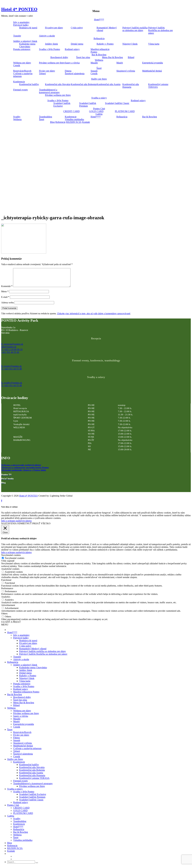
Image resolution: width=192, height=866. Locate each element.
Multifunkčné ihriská (152, 71)
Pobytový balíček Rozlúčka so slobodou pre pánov (160, 30)
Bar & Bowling (99, 54)
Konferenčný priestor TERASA (158, 85)
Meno (5, 291)
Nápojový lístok (130, 44)
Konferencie (19, 81)
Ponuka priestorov (21, 49)
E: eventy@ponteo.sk (11, 366)
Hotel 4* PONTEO (19, 9)
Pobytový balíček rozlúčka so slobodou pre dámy (135, 29)
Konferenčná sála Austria (108, 84)
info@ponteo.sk (8, 346)
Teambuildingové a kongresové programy (49, 91)
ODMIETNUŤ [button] (24, 523)
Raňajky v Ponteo (105, 44)
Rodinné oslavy (72, 49)
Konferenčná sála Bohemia (83, 84)
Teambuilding (45, 116)
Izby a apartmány (21, 22)
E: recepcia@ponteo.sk (12, 344)
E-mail (5, 297)
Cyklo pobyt (77, 27)
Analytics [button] (5, 596)
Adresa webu (7, 302)
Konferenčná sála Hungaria (130, 85)
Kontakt (86, 122)
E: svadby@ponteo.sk (11, 382)
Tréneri (42, 73)
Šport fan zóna (83, 57)
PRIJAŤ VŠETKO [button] (41, 523)
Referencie (60, 122)
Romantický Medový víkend (107, 29)
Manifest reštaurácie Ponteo (100, 50)
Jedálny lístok (51, 44)
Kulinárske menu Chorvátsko (27, 45)
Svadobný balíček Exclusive (61, 104)
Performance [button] (7, 588)
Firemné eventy (20, 89)
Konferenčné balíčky (29, 84)
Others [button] (4, 613)
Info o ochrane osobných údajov (16, 520)
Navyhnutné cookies (14, 558)
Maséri (119, 62)
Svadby (16, 116)
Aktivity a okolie (47, 35)
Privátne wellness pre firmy (52, 62)
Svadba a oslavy (99, 98)
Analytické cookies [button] (10, 569)
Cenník (16, 65)
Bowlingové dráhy (59, 57)
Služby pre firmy (99, 79)
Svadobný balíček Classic (117, 103)
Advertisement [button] (8, 605)
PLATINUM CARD (125, 111)
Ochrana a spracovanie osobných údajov (21, 465)
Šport (99, 68)
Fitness (68, 71)
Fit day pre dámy (47, 71)
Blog (52, 122)
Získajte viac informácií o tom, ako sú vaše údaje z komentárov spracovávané (93, 313)
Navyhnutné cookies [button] (11, 555)
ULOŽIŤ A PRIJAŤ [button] (11, 622)
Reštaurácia (99, 38)
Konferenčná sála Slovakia (57, 84)
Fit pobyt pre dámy (54, 27)
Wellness (99, 60)
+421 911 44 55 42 (10, 352)
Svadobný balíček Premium (87, 104)
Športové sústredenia (74, 73)
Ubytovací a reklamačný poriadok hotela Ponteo (25, 467)
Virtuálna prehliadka (74, 119)
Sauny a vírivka (72, 62)
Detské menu (77, 44)
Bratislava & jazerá (28, 27)
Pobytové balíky (21, 25)
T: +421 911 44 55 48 (11, 369)
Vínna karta (153, 44)
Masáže (94, 62)
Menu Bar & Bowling (112, 57)
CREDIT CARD (71, 111)
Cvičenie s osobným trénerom (22, 74)
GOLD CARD (96, 111)
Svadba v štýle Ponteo (49, 49)
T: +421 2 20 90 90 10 (11, 349)
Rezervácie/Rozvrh (22, 71)
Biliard (131, 57)
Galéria (99, 114)
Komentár (6, 286)
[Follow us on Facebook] (3, 488)
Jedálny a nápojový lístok (25, 41)
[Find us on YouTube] (10, 488)
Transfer (17, 35)
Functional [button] (6, 580)
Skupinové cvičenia (125, 71)
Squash (94, 71)
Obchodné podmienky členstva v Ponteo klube (23, 470)
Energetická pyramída (152, 62)
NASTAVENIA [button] (8, 523)
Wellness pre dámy (22, 62)
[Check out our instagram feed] (16, 488)
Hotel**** (99, 19)
